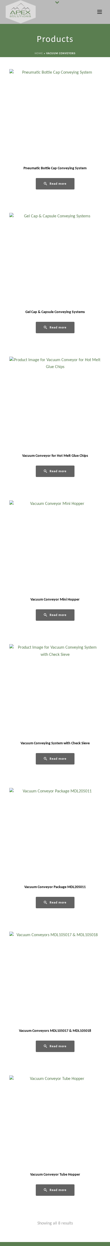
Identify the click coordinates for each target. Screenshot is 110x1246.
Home (39, 53)
